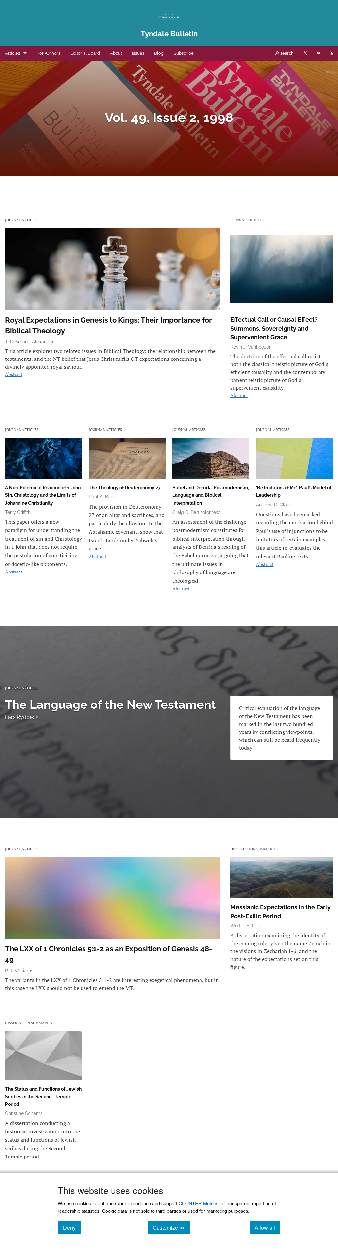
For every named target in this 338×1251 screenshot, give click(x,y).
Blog (159, 53)
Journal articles (21, 219)
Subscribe (184, 53)
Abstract (13, 374)
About (116, 53)
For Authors (48, 53)
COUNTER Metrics (198, 1203)
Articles (12, 53)
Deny (72, 1227)
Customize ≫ (171, 1227)
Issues (138, 53)
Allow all (267, 1227)
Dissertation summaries (254, 848)
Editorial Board (85, 53)
